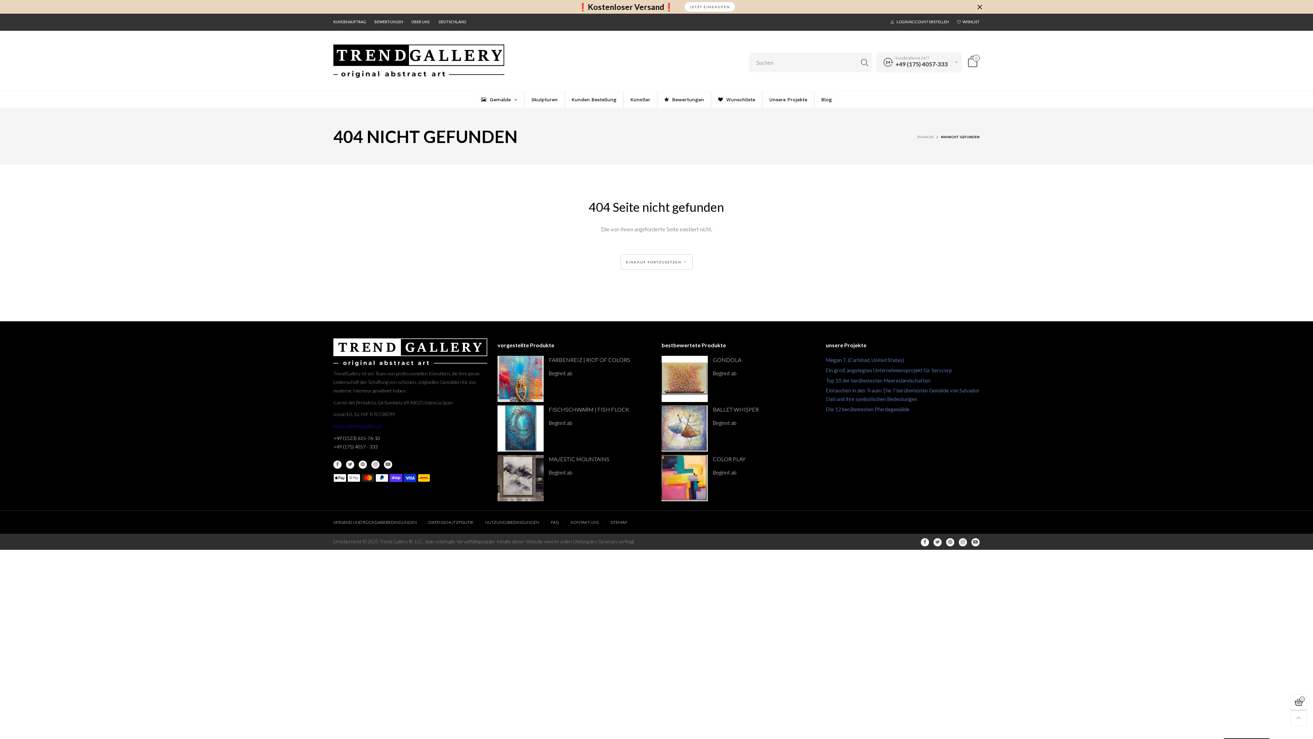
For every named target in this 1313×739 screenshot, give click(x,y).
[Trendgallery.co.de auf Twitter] (350, 465)
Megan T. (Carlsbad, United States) (865, 360)
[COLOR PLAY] (685, 478)
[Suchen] (864, 62)
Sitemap (618, 522)
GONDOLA (727, 359)
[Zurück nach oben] (1298, 718)
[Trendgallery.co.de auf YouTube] (388, 465)
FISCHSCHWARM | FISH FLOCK (589, 409)
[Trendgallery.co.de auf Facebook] (337, 465)
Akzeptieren (1247, 728)
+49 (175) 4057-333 (922, 64)
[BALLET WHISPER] (685, 428)
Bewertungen (388, 22)
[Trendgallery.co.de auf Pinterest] (363, 465)
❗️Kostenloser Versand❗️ (626, 7)
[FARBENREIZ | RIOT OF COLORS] (521, 379)
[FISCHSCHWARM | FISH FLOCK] (521, 428)
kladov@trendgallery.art (357, 426)
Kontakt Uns (585, 522)
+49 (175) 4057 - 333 (355, 447)
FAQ (555, 522)
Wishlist (971, 22)
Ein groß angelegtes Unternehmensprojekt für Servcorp (889, 370)
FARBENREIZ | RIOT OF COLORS (589, 359)
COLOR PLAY (729, 459)
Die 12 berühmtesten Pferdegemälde (868, 409)
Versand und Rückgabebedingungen (375, 522)
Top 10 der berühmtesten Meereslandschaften (878, 380)
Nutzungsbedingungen (512, 522)
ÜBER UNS (420, 22)
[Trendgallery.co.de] (418, 61)
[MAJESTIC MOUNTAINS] (521, 478)
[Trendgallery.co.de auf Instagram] (375, 465)
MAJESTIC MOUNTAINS (579, 459)
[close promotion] (979, 7)
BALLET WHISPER (736, 409)
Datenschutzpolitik (451, 522)
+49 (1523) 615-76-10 (356, 438)
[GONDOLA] (685, 379)
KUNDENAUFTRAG (349, 22)
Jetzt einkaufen (710, 7)
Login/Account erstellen (923, 22)
